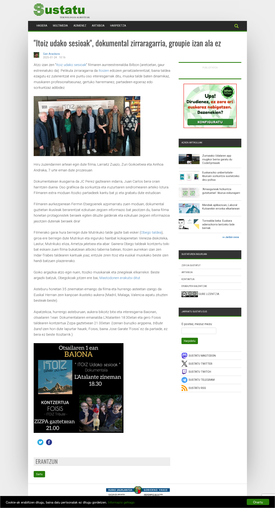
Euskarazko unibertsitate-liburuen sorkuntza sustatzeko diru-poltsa (220, 176)
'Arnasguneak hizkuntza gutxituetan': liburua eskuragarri (221, 191)
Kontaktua (187, 279)
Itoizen (104, 70)
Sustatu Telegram (202, 379)
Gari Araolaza (51, 54)
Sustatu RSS (197, 388)
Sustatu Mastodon (202, 355)
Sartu (39, 474)
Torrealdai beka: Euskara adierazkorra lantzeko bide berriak (218, 224)
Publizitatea (210, 67)
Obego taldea (151, 232)
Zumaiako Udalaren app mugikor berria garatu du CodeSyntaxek (217, 159)
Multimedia (60, 25)
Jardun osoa (232, 237)
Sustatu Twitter (200, 363)
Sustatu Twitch (200, 371)
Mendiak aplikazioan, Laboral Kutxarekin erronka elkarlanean (221, 206)
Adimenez (80, 25)
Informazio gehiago (121, 502)
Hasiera (43, 25)
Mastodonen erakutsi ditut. (120, 278)
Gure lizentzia (209, 294)
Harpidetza (118, 25)
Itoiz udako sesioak (71, 65)
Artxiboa (98, 25)
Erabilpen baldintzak (194, 286)
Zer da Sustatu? (190, 265)
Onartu (258, 502)
